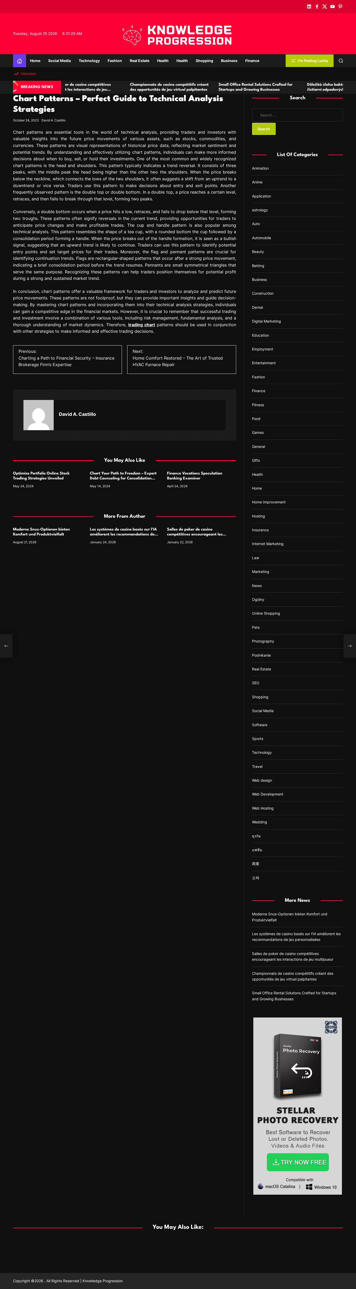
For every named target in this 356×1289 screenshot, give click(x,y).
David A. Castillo (53, 120)
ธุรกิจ (256, 836)
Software (259, 724)
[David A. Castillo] (38, 415)
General (258, 446)
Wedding (259, 822)
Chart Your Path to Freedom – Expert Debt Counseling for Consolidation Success (123, 478)
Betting (258, 265)
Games (258, 432)
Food (256, 418)
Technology (89, 60)
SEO (255, 683)
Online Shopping (266, 613)
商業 (255, 863)
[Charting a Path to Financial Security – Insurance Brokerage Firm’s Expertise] (6, 646)
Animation (260, 168)
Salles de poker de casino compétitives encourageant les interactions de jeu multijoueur (195, 534)
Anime (257, 182)
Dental (257, 307)
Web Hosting (263, 808)
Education (260, 335)
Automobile (261, 238)
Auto (256, 223)
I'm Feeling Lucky (313, 60)
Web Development (267, 794)
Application (261, 196)
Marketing (260, 571)
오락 (255, 877)
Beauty (258, 251)
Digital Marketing (266, 321)
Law (255, 558)
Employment (262, 349)
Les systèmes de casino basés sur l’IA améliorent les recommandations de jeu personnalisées (123, 534)
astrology (260, 210)
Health (163, 60)
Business (229, 60)
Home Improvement (269, 502)
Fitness (258, 404)
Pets (256, 627)
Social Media (59, 60)
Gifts (256, 460)
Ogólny (258, 599)
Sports (257, 738)
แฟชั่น (257, 850)
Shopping (204, 60)
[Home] (19, 60)
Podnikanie (261, 655)
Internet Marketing (268, 543)
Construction (263, 293)
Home (35, 60)
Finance (252, 60)
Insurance (260, 530)
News (257, 585)
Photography (263, 641)
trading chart (141, 324)
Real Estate (139, 60)
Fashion (115, 60)
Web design (262, 780)
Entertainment (264, 363)
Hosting (258, 516)
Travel (257, 766)
